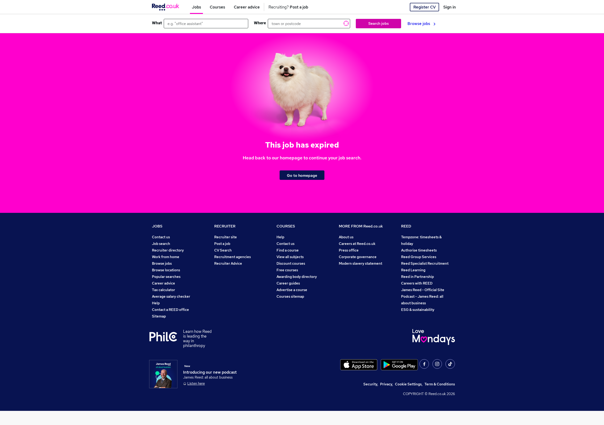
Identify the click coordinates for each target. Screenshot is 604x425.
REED (406, 226)
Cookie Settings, (409, 384)
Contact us (161, 237)
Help (156, 303)
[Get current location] (345, 23)
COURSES (286, 226)
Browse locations (166, 270)
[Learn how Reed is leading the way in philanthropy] (166, 338)
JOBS (157, 226)
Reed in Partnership (417, 276)
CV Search (223, 250)
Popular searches (166, 276)
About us (346, 237)
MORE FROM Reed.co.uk (361, 226)
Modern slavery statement (360, 263)
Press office (349, 250)
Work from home (165, 257)
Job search (161, 243)
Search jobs (378, 23)
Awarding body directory (297, 276)
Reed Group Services (418, 257)
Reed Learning (413, 270)
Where (260, 23)
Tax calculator (163, 290)
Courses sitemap (290, 296)
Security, (370, 384)
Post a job (222, 243)
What (157, 23)
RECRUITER (224, 226)
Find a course (288, 250)
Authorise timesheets (419, 250)
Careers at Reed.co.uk (357, 243)
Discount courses (291, 263)
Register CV (424, 7)
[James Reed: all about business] (163, 374)
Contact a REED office (170, 309)
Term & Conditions (439, 384)
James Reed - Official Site (422, 290)
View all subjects (290, 257)
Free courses (287, 270)
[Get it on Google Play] (399, 364)
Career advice (163, 283)
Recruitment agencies (232, 257)
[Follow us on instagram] (437, 364)
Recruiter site (225, 237)
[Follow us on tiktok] (450, 364)
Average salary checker (171, 296)
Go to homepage (302, 175)
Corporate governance (358, 257)
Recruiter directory (168, 250)
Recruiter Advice (228, 263)
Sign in (449, 7)
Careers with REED (416, 283)
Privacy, (386, 384)
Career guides (288, 283)
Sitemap (159, 316)
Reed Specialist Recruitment (425, 263)
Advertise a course (292, 290)
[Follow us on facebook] (424, 364)
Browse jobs (418, 23)
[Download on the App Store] (358, 364)
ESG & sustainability (417, 309)
